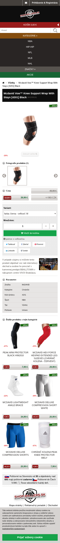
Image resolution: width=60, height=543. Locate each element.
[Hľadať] (55, 30)
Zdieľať (25, 244)
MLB (30, 58)
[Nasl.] (56, 175)
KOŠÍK (30, 25)
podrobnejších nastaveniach (13, 529)
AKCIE (30, 75)
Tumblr (25, 251)
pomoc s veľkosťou (14, 239)
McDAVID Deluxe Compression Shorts (15, 453)
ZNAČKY (30, 69)
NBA (30, 41)
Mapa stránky (15, 505)
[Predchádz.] (4, 175)
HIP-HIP (30, 47)
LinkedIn (11, 251)
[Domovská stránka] (3, 82)
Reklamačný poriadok (35, 505)
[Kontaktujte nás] (26, 3)
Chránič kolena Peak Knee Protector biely (44, 455)
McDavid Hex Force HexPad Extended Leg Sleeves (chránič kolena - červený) (44, 356)
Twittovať (11, 244)
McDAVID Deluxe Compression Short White (44, 405)
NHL (30, 63)
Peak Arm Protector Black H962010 (15, 354)
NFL (30, 52)
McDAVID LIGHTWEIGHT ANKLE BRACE (15, 403)
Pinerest (39, 244)
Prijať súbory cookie (30, 537)
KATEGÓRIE (30, 35)
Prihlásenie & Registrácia (45, 2)
